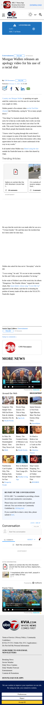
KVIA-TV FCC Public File (12, 643)
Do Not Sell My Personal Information (15, 646)
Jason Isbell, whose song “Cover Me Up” (25, 286)
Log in (32, 523)
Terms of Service (8, 637)
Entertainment (23, 328)
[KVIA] (14, 15)
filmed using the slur (31, 149)
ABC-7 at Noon (14, 32)
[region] (22, 553)
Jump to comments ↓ (9, 337)
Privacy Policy (21, 637)
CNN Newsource (9, 80)
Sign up (38, 523)
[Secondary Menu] (5, 14)
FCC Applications (29, 643)
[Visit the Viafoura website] (37, 583)
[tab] (8, 539)
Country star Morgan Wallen (12, 98)
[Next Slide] (39, 177)
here (12, 515)
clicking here (19, 508)
